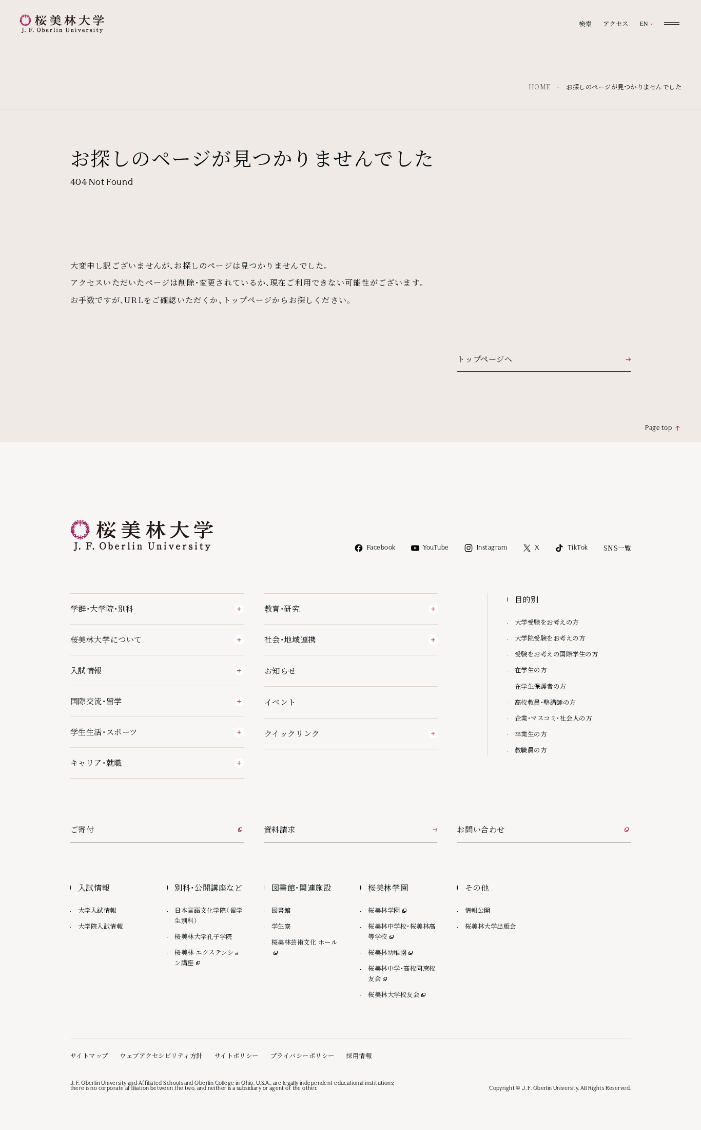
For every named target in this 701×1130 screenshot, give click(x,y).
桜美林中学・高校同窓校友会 (401, 973)
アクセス (616, 24)
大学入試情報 (97, 910)
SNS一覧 (617, 548)
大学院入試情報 (100, 926)
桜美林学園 (388, 910)
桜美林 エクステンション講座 (207, 957)
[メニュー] (671, 23)
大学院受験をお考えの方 (550, 638)
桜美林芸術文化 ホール (306, 942)
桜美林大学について (106, 639)
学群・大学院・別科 (102, 608)
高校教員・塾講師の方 (545, 702)
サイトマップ (89, 1055)
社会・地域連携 (290, 639)
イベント (280, 701)
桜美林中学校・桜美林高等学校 (401, 931)
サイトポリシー (237, 1055)
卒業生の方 (531, 734)
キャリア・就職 (96, 762)
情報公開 (478, 910)
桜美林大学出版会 (490, 926)
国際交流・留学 (96, 700)
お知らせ (280, 670)
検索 (585, 24)
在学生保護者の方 (540, 686)
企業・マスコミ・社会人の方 (553, 718)
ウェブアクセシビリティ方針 (161, 1055)
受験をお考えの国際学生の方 (556, 653)
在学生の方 (531, 669)
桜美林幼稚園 (391, 952)
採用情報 (359, 1055)
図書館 (280, 910)
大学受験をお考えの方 (547, 622)
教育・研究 (282, 608)
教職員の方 (531, 750)
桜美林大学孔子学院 (203, 936)
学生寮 (280, 926)
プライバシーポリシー (302, 1055)
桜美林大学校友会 (397, 994)
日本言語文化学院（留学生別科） (208, 915)
